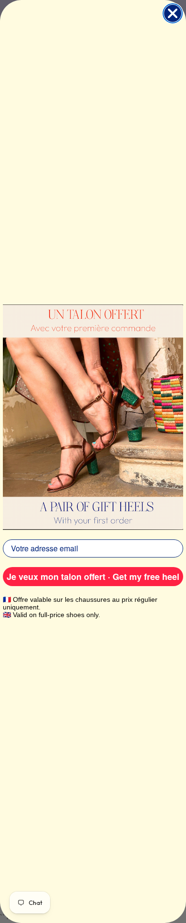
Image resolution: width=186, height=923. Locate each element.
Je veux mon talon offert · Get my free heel (93, 576)
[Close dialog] (172, 13)
